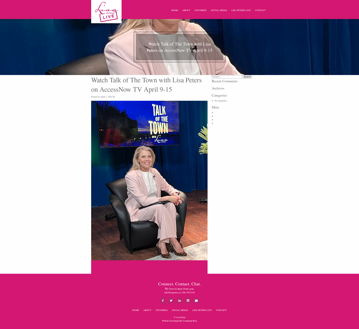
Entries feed (220, 116)
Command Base (190, 320)
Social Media (219, 10)
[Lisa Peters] (106, 11)
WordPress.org (221, 123)
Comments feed (221, 119)
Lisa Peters (120, 96)
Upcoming (201, 10)
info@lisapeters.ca (172, 292)
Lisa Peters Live (241, 10)
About (186, 10)
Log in (217, 112)
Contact (260, 10)
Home (174, 10)
